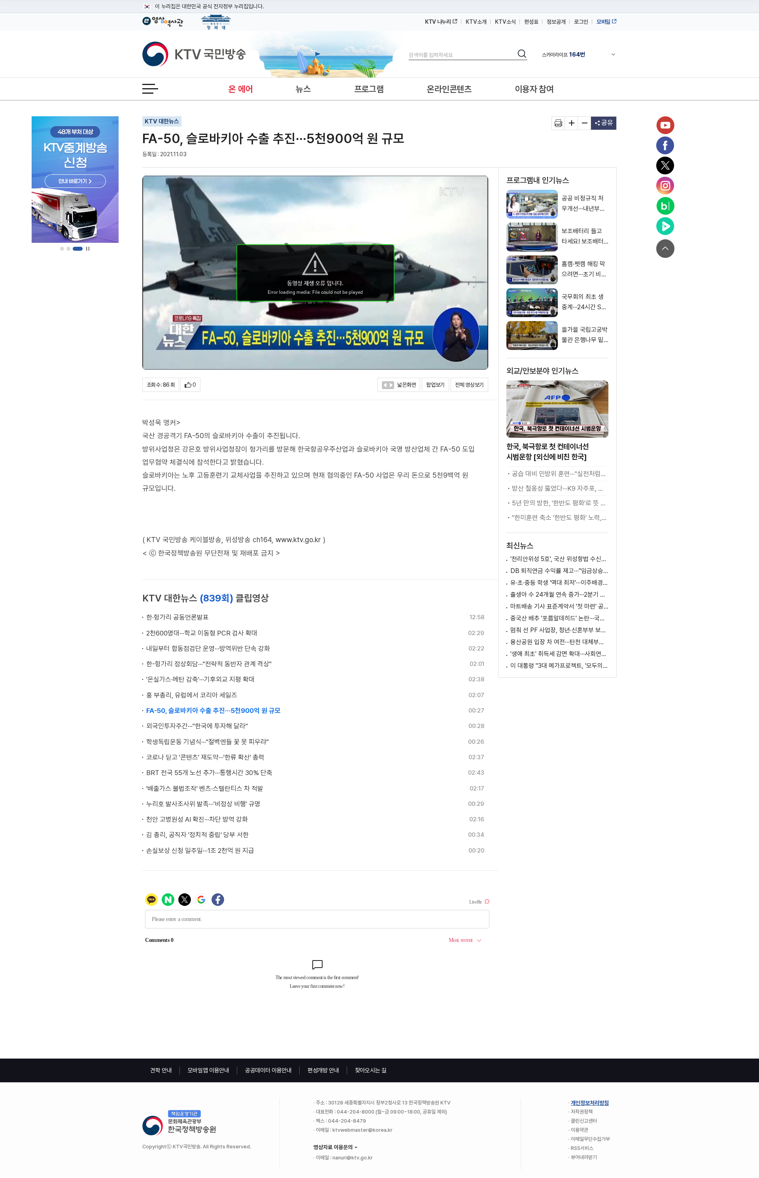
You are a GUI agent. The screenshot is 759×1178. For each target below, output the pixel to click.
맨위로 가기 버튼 (665, 248)
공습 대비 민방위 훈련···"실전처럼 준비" (559, 474)
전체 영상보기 (469, 385)
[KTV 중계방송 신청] (75, 179)
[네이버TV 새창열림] (665, 226)
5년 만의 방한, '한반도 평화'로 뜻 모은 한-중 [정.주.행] (559, 503)
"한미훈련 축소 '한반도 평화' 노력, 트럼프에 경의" (559, 518)
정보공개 (556, 22)
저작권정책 (582, 1112)
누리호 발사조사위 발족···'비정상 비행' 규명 (203, 804)
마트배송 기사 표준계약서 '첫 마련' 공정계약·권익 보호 (559, 606)
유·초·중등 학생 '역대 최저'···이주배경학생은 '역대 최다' (559, 582)
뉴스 (303, 89)
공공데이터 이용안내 (268, 1070)
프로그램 (369, 89)
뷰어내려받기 (584, 1157)
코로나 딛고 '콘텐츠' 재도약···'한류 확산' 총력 (205, 757)
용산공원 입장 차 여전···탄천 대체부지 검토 (559, 642)
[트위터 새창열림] (665, 166)
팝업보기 (435, 385)
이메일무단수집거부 (590, 1139)
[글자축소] (584, 123)
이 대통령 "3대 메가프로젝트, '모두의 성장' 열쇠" (559, 665)
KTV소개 (476, 22)
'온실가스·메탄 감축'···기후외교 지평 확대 (200, 679)
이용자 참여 (534, 89)
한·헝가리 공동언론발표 (177, 617)
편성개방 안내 (323, 1070)
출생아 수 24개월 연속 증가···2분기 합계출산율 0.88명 (559, 594)
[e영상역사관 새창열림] (162, 21)
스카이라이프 (563, 54)
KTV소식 (505, 22)
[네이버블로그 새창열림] (665, 206)
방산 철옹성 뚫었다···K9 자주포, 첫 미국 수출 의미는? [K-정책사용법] (559, 488)
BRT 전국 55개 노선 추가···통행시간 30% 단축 (209, 773)
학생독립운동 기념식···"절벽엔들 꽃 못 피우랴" (207, 742)
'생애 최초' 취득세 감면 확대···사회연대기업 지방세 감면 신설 (559, 654)
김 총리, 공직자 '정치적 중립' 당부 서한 (197, 835)
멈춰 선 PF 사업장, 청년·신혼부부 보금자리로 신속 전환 (559, 630)
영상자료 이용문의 (333, 1147)
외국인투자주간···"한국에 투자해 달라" (197, 726)
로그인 (581, 22)
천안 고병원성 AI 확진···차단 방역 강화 (197, 819)
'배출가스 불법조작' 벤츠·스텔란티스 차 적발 (204, 788)
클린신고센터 (584, 1121)
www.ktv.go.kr (298, 539)
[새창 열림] (558, 123)
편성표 (531, 22)
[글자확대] (571, 123)
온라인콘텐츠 (449, 89)
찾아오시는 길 (371, 1070)
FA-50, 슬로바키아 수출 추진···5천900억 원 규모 (213, 711)
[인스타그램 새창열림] (665, 186)
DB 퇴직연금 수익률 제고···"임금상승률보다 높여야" (559, 571)
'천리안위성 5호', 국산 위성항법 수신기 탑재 (559, 559)
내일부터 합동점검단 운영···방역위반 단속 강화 (208, 648)
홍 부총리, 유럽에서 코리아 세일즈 (191, 695)
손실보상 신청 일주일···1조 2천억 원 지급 (200, 851)
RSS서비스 (582, 1148)
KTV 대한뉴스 (162, 121)
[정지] (87, 249)
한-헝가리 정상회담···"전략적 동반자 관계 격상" (209, 664)
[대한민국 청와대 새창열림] (216, 18)
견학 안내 (161, 1070)
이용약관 (579, 1130)
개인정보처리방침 (590, 1103)
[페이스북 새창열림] (665, 145)
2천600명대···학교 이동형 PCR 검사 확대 (201, 633)
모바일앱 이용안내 (208, 1070)
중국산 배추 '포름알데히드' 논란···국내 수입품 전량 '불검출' (559, 618)
